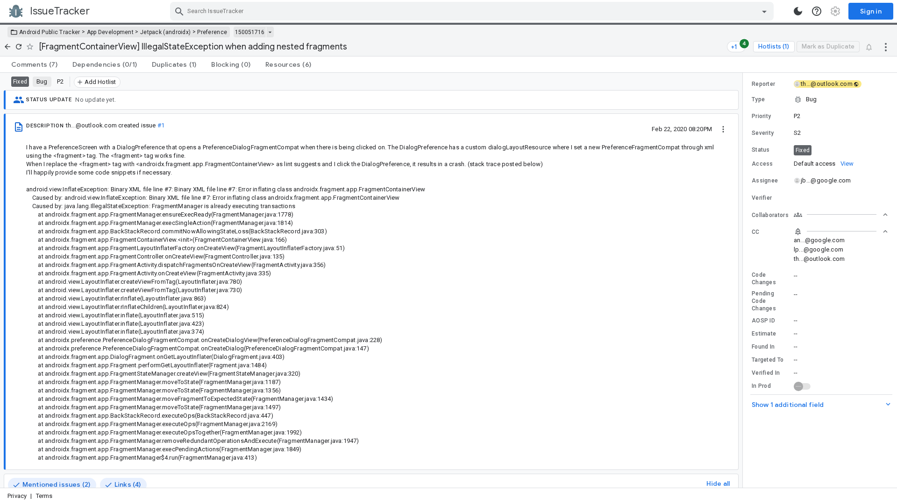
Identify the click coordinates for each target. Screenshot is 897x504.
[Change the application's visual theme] (798, 11)
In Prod (761, 386)
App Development (110, 32)
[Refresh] (18, 46)
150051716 (249, 32)
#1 (160, 125)
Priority (761, 116)
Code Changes (764, 279)
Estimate (764, 333)
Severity (763, 133)
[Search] (179, 11)
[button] (820, 99)
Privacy (17, 495)
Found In (763, 346)
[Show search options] (764, 11)
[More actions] (885, 46)
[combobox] (473, 11)
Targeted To (767, 360)
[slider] (744, 280)
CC (756, 232)
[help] (816, 11)
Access (762, 164)
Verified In (766, 373)
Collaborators (770, 215)
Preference (212, 32)
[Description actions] (723, 128)
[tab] (34, 64)
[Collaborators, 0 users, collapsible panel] (841, 214)
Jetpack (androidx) (165, 32)
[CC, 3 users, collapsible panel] (841, 231)
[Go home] (7, 46)
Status (761, 150)
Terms (44, 495)
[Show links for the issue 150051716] (270, 32)
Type (758, 99)
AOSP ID (763, 320)
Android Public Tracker (49, 32)
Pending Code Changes (764, 301)
